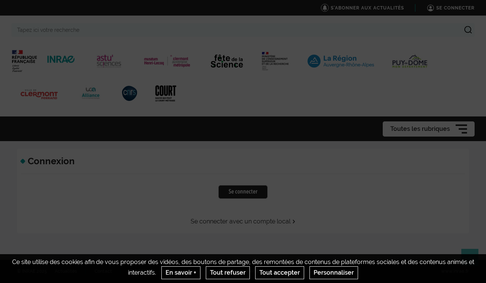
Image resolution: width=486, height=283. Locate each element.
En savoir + (181, 272)
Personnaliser (334, 272)
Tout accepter (279, 272)
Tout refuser (228, 272)
